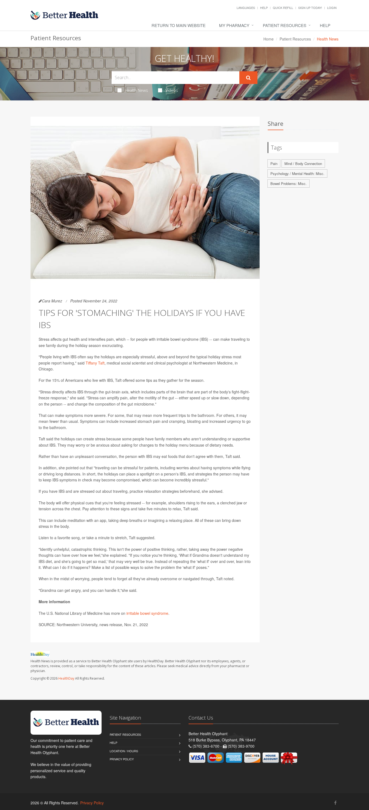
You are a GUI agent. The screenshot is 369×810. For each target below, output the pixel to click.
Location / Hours (124, 751)
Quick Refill (283, 7)
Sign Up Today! (310, 7)
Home (268, 39)
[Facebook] (335, 802)
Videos (171, 90)
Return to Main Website (179, 25)
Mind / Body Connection (303, 163)
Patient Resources (284, 25)
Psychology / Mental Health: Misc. (297, 173)
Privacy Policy (122, 759)
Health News (136, 90)
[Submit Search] (248, 77)
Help (264, 7)
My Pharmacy (234, 25)
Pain (273, 163)
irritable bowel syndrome (147, 613)
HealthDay (66, 678)
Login (332, 7)
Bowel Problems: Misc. (288, 183)
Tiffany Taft (95, 363)
